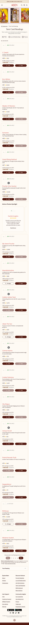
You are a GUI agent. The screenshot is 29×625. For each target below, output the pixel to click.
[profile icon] (27, 5)
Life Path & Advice (20, 583)
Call (9, 65)
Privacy (17, 601)
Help (3, 596)
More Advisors (19, 590)
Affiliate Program (6, 601)
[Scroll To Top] (14, 620)
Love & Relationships (21, 580)
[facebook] (13, 613)
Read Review (13, 228)
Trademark (18, 604)
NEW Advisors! (19, 588)
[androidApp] (18, 610)
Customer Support (6, 599)
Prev (8, 558)
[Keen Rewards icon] (24, 5)
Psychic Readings (20, 578)
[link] (9, 183)
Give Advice (5, 604)
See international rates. (10, 563)
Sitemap (4, 606)
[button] (25, 568)
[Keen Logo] (14, 5)
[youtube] (18, 613)
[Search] (22, 5)
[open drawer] (2, 5)
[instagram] (10, 613)
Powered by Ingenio (20, 606)
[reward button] (24, 5)
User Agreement (20, 599)
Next (21, 558)
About (3, 578)
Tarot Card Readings (20, 585)
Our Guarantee (19, 596)
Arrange (9, 283)
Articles (4, 580)
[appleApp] (10, 610)
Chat (22, 65)
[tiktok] (16, 613)
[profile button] (27, 5)
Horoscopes (5, 583)
